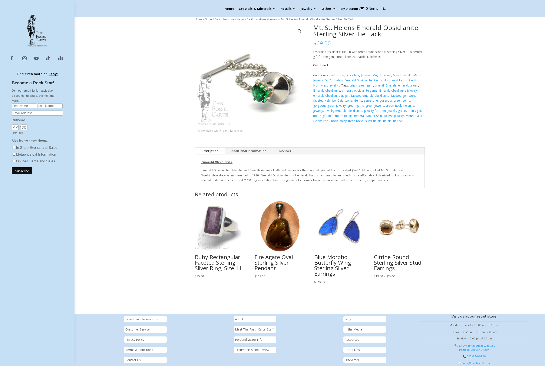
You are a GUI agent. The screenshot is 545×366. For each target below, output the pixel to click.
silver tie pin (373, 121)
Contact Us (133, 360)
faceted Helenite (324, 100)
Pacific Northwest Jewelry (263, 19)
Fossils (286, 9)
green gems (355, 106)
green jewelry (375, 106)
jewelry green (396, 111)
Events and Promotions (141, 319)
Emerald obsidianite (326, 90)
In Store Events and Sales (36, 148)
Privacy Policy (134, 340)
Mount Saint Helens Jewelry (385, 116)
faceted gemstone (403, 96)
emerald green (408, 85)
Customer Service (137, 329)
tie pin (387, 121)
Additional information (248, 151)
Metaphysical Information (36, 154)
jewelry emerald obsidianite (343, 111)
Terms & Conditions (139, 350)
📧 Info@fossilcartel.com (474, 363)
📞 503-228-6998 (474, 356)
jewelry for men (375, 111)
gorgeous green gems (395, 100)
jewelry (318, 111)
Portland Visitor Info (248, 340)
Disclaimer (352, 360)
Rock (334, 121)
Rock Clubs (352, 350)
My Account (350, 9)
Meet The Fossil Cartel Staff (254, 329)
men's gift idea (323, 116)
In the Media (353, 329)
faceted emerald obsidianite (370, 96)
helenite (408, 106)
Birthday (18, 120)
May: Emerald (381, 75)
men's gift (414, 111)
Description (209, 151)
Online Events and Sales (35, 161)
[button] (299, 31)
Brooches (352, 75)
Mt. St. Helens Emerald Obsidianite (348, 80)
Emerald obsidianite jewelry (398, 90)
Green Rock (394, 106)
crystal (379, 85)
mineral (359, 116)
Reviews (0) (287, 151)
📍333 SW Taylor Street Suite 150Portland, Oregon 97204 (474, 348)
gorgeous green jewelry (329, 106)
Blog (348, 319)
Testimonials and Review (252, 350)
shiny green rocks (352, 121)
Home (229, 9)
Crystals (391, 85)
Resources (352, 340)
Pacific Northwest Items (229, 19)
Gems (358, 100)
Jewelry (307, 9)
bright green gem (361, 85)
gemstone (371, 100)
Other (326, 9)
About (239, 319)
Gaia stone (344, 100)
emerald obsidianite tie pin (331, 96)
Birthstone (337, 75)
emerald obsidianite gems (359, 90)
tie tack (398, 121)
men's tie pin (344, 116)
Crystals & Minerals (255, 9)
